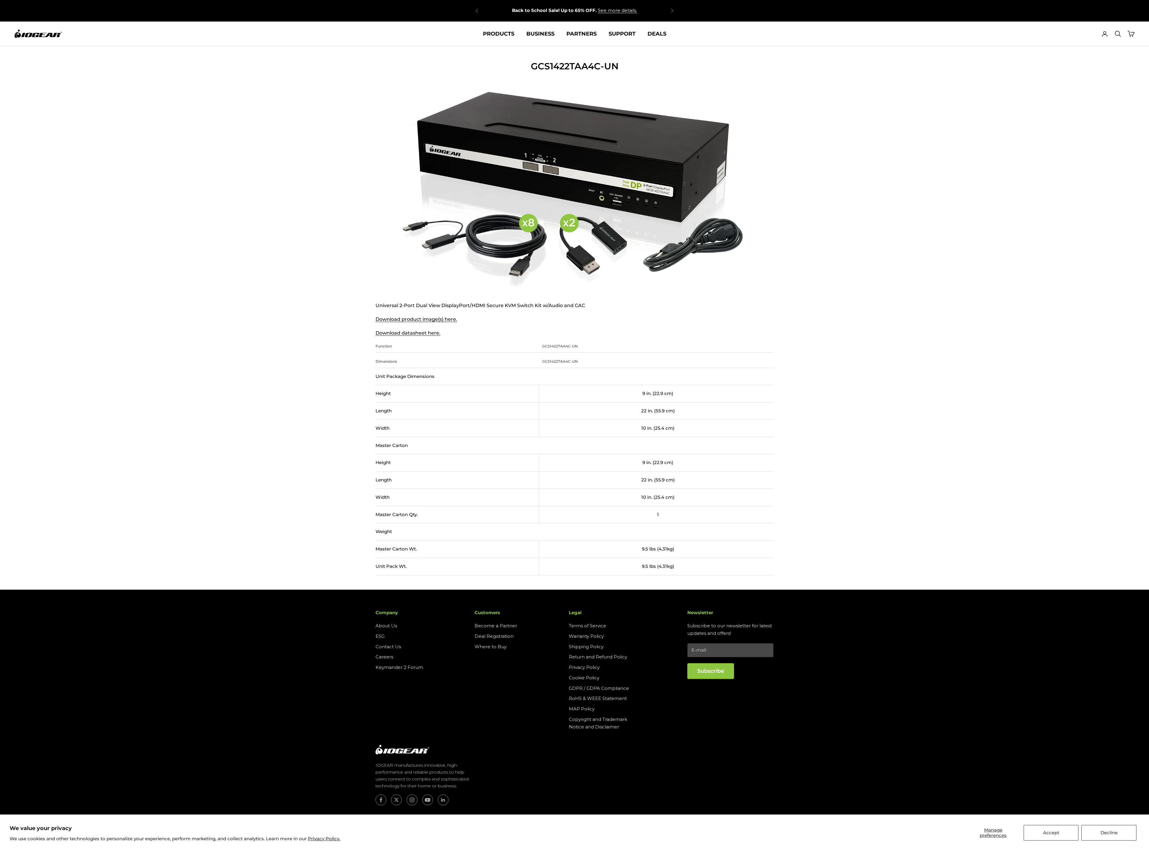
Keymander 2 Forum (399, 667)
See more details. (617, 10)
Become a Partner (496, 626)
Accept (1051, 832)
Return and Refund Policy (598, 657)
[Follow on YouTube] (428, 800)
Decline (1109, 832)
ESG (380, 636)
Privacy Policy (584, 667)
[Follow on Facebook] (381, 800)
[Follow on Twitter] (396, 800)
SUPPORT (622, 33)
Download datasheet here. (408, 333)
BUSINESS (540, 33)
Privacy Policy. (324, 838)
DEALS (657, 33)
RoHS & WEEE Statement (598, 698)
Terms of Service (587, 626)
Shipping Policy (586, 646)
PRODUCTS (498, 33)
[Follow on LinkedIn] (443, 800)
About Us (386, 626)
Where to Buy (491, 646)
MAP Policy (582, 709)
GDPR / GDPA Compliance (599, 688)
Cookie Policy (584, 678)
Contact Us (388, 646)
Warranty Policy (586, 636)
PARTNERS (581, 33)
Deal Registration (494, 636)
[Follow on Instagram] (412, 800)
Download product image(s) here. (416, 319)
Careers (384, 657)
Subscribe (710, 671)
